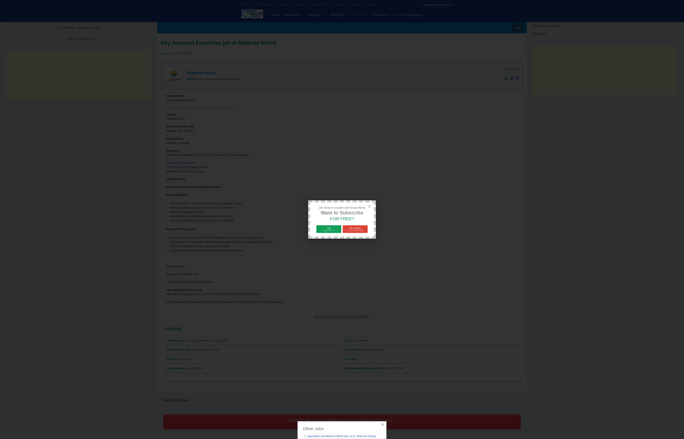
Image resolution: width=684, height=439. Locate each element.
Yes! (329, 229)
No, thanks (355, 229)
